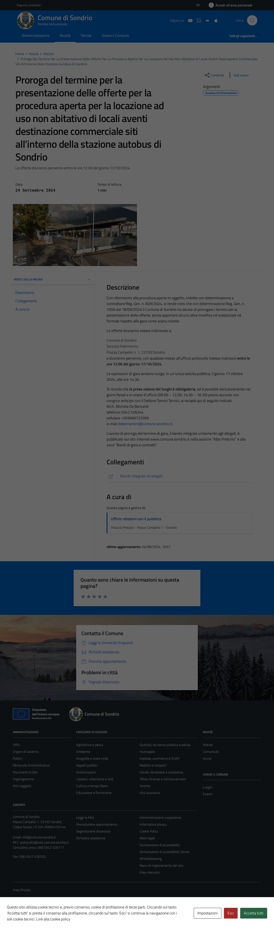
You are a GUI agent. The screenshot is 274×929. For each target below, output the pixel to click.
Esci (231, 913)
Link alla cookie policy (53, 919)
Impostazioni (207, 913)
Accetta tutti (254, 913)
